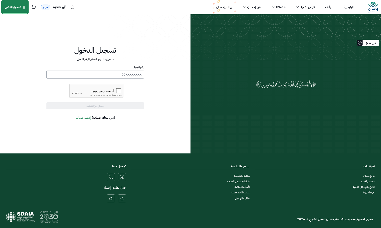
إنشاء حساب (83, 117)
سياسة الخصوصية (240, 192)
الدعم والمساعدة (240, 166)
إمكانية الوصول (242, 198)
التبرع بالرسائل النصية (364, 187)
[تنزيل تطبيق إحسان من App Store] (122, 198)
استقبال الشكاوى (241, 176)
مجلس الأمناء (368, 181)
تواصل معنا (119, 166)
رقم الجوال (138, 67)
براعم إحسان (224, 7)
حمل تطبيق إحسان (114, 187)
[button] (305, 7)
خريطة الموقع (368, 192)
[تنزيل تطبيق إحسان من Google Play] (111, 198)
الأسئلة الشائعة (242, 187)
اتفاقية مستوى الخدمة (238, 181)
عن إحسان (369, 176)
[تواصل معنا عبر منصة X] (122, 177)
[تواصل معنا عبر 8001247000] (111, 177)
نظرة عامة (369, 166)
